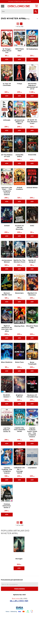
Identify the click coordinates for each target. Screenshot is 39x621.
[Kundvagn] (36, 6)
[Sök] (36, 11)
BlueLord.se (16, 598)
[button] (2, 6)
